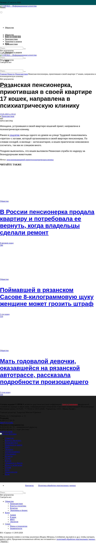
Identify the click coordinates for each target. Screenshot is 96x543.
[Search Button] (25, 71)
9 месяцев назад (7, 243)
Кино (7, 474)
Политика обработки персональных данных (57, 485)
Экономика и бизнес (13, 463)
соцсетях (15, 135)
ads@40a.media (6, 432)
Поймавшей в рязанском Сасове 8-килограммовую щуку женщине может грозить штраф (47, 297)
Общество (9, 28)
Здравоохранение (12, 452)
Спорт (7, 458)
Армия (8, 467)
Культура (9, 456)
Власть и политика (13, 37)
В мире (8, 461)
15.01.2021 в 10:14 (8, 114)
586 (1, 245)
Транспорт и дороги (13, 52)
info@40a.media (6, 423)
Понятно (4, 542)
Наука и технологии (13, 465)
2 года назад (5, 392)
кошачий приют (24, 160)
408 (1, 395)
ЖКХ (7, 44)
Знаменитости (11, 472)
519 (1, 316)
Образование (10, 454)
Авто (7, 470)
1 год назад (5, 314)
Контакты (29, 485)
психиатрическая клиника (42, 160)
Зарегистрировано (70, 404)
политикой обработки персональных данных (76, 539)
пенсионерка (12, 160)
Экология (9, 449)
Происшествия (11, 44)
